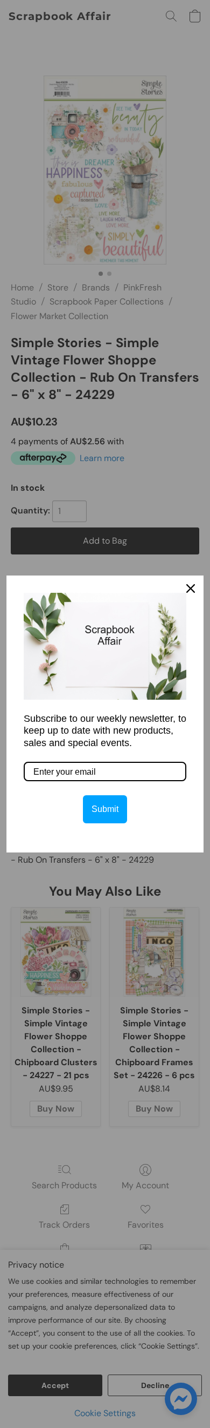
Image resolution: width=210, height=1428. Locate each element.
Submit (105, 809)
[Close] (191, 588)
